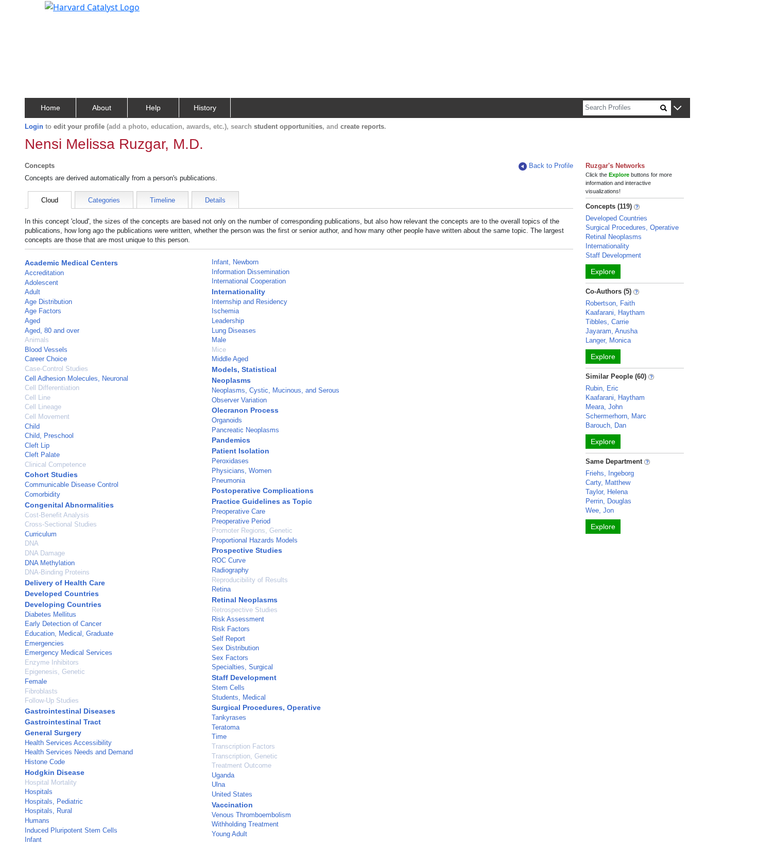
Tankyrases (229, 717)
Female (36, 681)
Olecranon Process (245, 410)
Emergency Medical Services (68, 652)
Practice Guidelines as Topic (262, 501)
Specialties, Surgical (242, 667)
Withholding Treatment (245, 824)
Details (215, 200)
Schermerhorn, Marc (616, 416)
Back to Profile (551, 166)
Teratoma (225, 727)
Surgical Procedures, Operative (266, 707)
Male (219, 340)
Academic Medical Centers (71, 263)
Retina (221, 589)
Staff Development (244, 677)
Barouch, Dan (606, 425)
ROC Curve (229, 560)
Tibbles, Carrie (607, 322)
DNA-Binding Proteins (57, 572)
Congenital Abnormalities (69, 505)
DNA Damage (45, 553)
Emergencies (44, 643)
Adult (32, 292)
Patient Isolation (240, 451)
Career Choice (46, 359)
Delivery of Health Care (65, 583)
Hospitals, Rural (48, 811)
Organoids (227, 420)
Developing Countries (63, 604)
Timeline (162, 200)
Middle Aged (230, 359)
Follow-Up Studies (52, 700)
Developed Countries (62, 593)
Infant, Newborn (235, 262)
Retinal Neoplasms (245, 600)
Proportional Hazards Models (255, 540)
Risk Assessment (238, 619)
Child (32, 426)
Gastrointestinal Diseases (70, 711)
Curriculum (41, 534)
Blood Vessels (46, 349)
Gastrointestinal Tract (63, 722)
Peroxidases (230, 461)
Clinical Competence (55, 464)
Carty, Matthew (608, 482)
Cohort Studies (51, 474)
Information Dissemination (250, 272)
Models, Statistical (244, 369)
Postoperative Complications (263, 490)
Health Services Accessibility (68, 743)
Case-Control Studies (56, 369)
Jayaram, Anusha (612, 331)
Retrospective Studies (245, 610)
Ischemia (225, 311)
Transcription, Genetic (245, 756)
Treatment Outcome (241, 765)
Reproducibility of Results (250, 580)
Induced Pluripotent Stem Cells (71, 830)
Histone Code (45, 762)
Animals (37, 340)
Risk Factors (231, 629)
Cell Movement (47, 416)
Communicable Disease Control (71, 484)
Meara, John (604, 407)
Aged (32, 321)
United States (232, 794)
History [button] (205, 108)
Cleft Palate (42, 455)
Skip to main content (43, 12)
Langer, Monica (608, 340)
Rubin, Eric (602, 388)
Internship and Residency (249, 302)
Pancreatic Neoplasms (245, 430)
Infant (33, 839)
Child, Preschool (49, 436)
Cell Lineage (43, 407)
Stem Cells (228, 687)
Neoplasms (231, 380)
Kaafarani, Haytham (615, 312)
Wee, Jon (600, 510)
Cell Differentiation (52, 388)
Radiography (230, 570)
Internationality (238, 292)
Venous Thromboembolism (251, 815)
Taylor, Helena (607, 492)
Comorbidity (42, 494)
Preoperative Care (238, 511)
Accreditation (44, 273)
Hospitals (39, 792)
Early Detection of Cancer (63, 624)
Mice (219, 349)
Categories (104, 200)
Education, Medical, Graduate (69, 633)
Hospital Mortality (51, 782)
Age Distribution (48, 302)
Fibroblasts (41, 691)
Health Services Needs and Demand (79, 752)
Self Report (228, 639)
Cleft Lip (37, 445)
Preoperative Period (241, 521)
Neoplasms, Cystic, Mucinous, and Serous (275, 390)
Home (50, 108)
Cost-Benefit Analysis (57, 515)
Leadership (228, 321)
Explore (603, 271)
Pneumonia (228, 480)
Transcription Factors (243, 746)
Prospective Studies (247, 550)
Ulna (218, 784)
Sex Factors (230, 658)
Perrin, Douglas (608, 501)
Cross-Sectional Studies (61, 524)
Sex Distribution (235, 648)
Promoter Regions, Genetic (252, 530)
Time (219, 736)
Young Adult (229, 834)
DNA (32, 543)
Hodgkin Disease (54, 772)
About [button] (101, 108)
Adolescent (41, 282)
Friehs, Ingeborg (610, 473)
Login (34, 126)
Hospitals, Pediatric (54, 801)
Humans (37, 820)
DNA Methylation (50, 563)
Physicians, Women (241, 471)
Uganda (223, 775)
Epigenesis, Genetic (55, 671)
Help (153, 108)
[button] (677, 108)
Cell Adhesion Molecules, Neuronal (76, 378)
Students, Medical (239, 697)
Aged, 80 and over (52, 330)
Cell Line (37, 397)
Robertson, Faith (610, 303)
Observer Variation (239, 400)
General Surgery (53, 733)
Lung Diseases (234, 330)
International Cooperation (249, 281)
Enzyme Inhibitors (52, 662)
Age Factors (43, 311)
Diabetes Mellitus (50, 614)
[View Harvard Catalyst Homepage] (92, 6)
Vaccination (232, 805)
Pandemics (231, 440)
